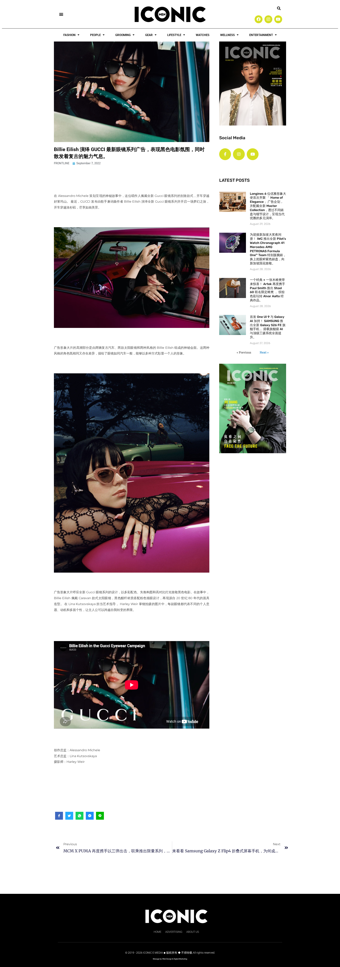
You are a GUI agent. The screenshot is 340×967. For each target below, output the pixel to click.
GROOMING (123, 35)
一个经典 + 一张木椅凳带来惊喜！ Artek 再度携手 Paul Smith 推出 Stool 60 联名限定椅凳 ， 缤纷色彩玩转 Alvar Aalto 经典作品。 (267, 290)
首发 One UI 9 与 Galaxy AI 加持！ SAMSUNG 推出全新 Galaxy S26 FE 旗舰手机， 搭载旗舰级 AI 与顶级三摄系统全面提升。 (267, 327)
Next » (264, 352)
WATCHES (202, 35)
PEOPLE (95, 35)
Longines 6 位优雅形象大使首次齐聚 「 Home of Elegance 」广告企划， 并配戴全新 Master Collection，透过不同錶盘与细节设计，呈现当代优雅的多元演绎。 (268, 206)
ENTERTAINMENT (261, 35)
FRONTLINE (61, 163)
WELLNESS (227, 35)
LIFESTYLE (174, 35)
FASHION (69, 35)
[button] (61, 14)
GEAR (149, 35)
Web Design (167, 959)
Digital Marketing (180, 959)
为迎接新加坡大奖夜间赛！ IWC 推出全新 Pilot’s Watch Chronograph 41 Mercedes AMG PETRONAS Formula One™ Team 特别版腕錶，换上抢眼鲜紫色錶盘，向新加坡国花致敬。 (268, 249)
